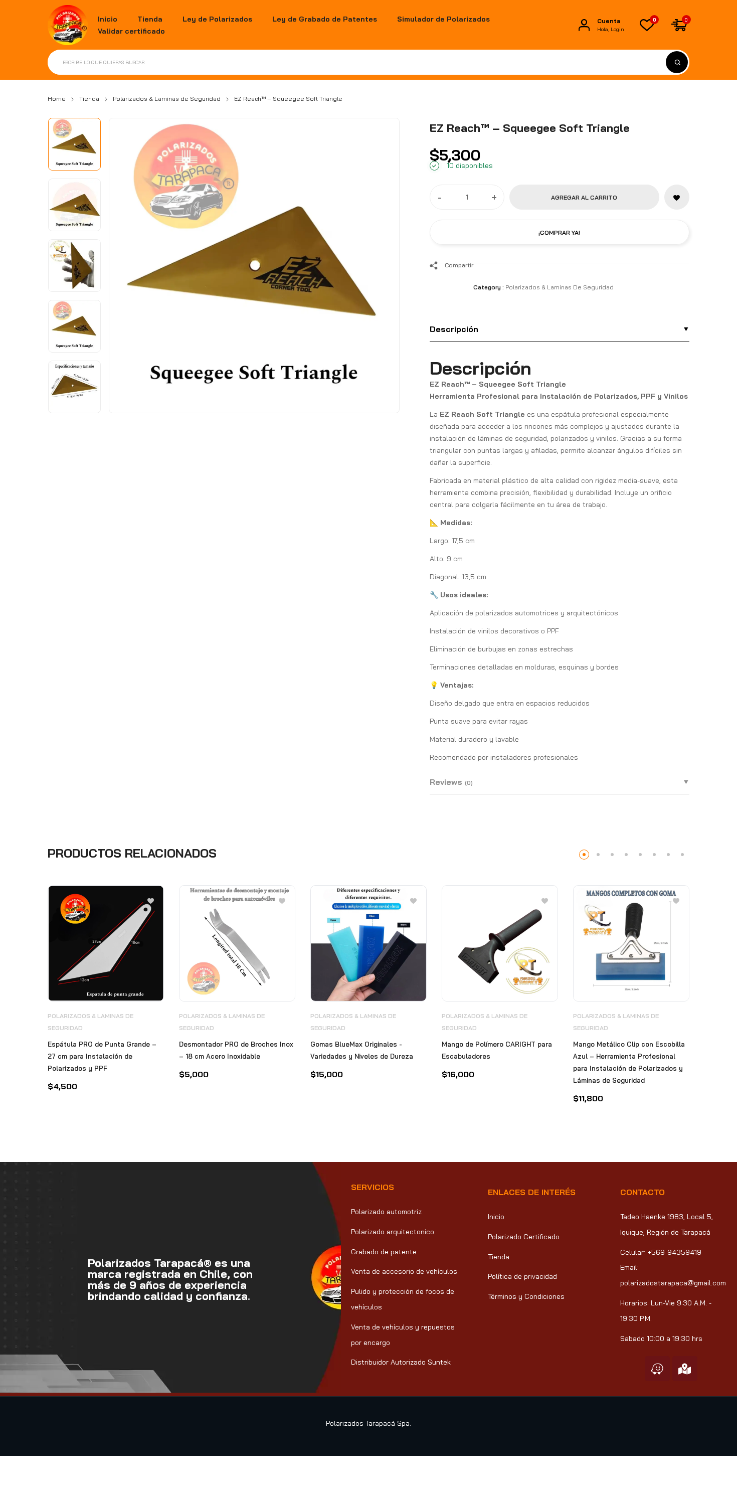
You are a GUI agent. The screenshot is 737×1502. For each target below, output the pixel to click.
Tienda (89, 98)
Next (380, 260)
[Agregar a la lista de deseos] (676, 197)
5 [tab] (640, 854)
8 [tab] (682, 854)
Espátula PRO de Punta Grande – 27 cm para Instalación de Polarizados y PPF (102, 1056)
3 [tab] (612, 854)
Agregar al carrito (584, 197)
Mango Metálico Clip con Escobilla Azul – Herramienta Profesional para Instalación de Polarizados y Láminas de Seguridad (629, 1062)
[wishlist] (647, 25)
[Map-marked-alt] (684, 1368)
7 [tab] (668, 854)
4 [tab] (626, 854)
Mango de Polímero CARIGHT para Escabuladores (497, 1050)
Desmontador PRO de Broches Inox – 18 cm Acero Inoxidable (236, 1050)
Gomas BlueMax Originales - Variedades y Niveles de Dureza (361, 1050)
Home (57, 98)
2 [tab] (598, 854)
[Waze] (657, 1368)
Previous (127, 260)
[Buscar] (677, 62)
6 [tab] (654, 854)
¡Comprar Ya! (559, 232)
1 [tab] (584, 854)
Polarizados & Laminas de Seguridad (167, 98)
